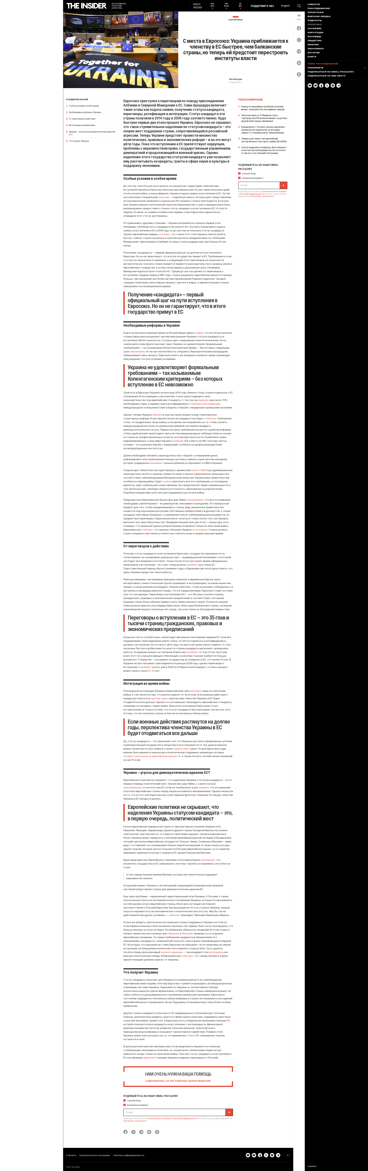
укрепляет (149, 1057)
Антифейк (315, 29)
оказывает (156, 462)
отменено (210, 418)
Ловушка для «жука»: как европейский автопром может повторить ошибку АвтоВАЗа (263, 140)
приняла (204, 399)
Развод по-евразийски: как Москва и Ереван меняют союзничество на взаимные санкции (262, 108)
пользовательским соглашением (159, 1118)
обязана (157, 414)
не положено (199, 529)
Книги (312, 57)
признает (174, 914)
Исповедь (314, 37)
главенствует (181, 748)
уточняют (164, 234)
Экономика (316, 49)
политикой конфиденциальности (185, 1118)
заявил (199, 332)
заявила (204, 787)
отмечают (187, 955)
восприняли (216, 952)
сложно (167, 481)
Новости (314, 4)
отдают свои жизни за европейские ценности (152, 756)
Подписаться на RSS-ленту (326, 76)
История (314, 53)
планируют (144, 666)
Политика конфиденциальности (128, 1155)
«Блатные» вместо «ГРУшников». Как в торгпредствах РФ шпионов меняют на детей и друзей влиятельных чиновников (264, 118)
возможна (196, 690)
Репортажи (316, 13)
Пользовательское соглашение (94, 1155)
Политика (236, 20)
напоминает (207, 859)
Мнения (313, 45)
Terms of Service (140, 1121)
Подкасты (315, 21)
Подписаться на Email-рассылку (331, 72)
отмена (190, 1035)
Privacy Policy (129, 1121)
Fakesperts (315, 68)
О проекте (71, 1155)
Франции (187, 933)
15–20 (151, 670)
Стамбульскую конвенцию (204, 403)
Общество (315, 41)
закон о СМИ (198, 470)
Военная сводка (319, 17)
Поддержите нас (262, 5)
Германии (173, 933)
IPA (228, 1020)
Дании (208, 933)
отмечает (147, 529)
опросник (163, 197)
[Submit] (229, 1112)
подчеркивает (195, 499)
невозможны (137, 351)
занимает (178, 440)
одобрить (192, 564)
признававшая (132, 787)
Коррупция (315, 33)
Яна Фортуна (235, 79)
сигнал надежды (172, 952)
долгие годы (159, 698)
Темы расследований (323, 64)
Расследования (319, 8)
